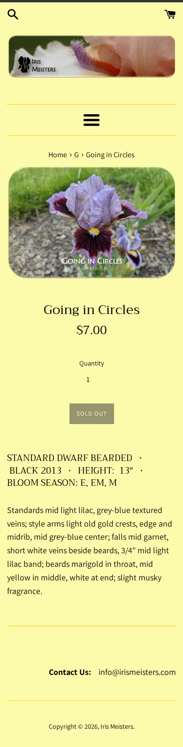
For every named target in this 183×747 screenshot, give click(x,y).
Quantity (91, 363)
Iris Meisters (116, 726)
